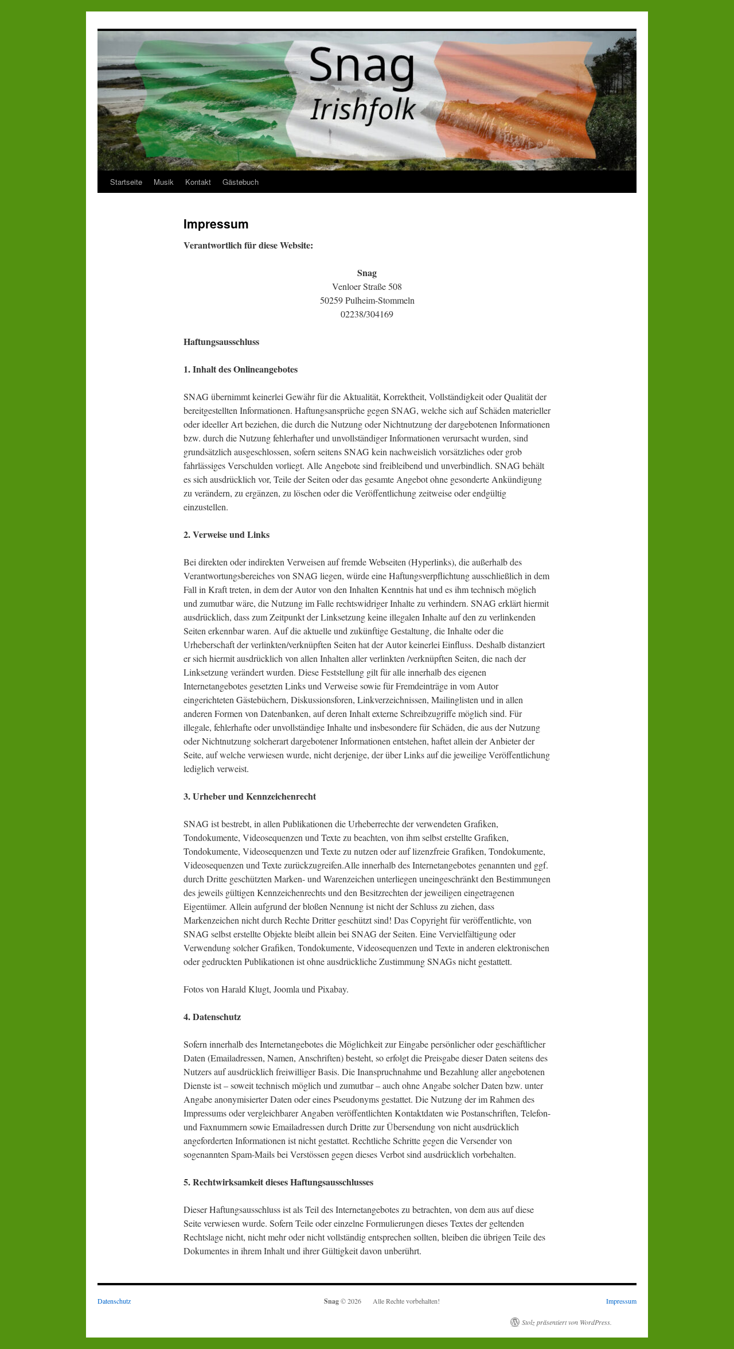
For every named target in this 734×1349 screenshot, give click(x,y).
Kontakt (198, 181)
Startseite (126, 181)
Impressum (621, 1300)
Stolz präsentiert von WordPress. (567, 1322)
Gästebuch (240, 181)
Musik (164, 181)
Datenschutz (114, 1300)
